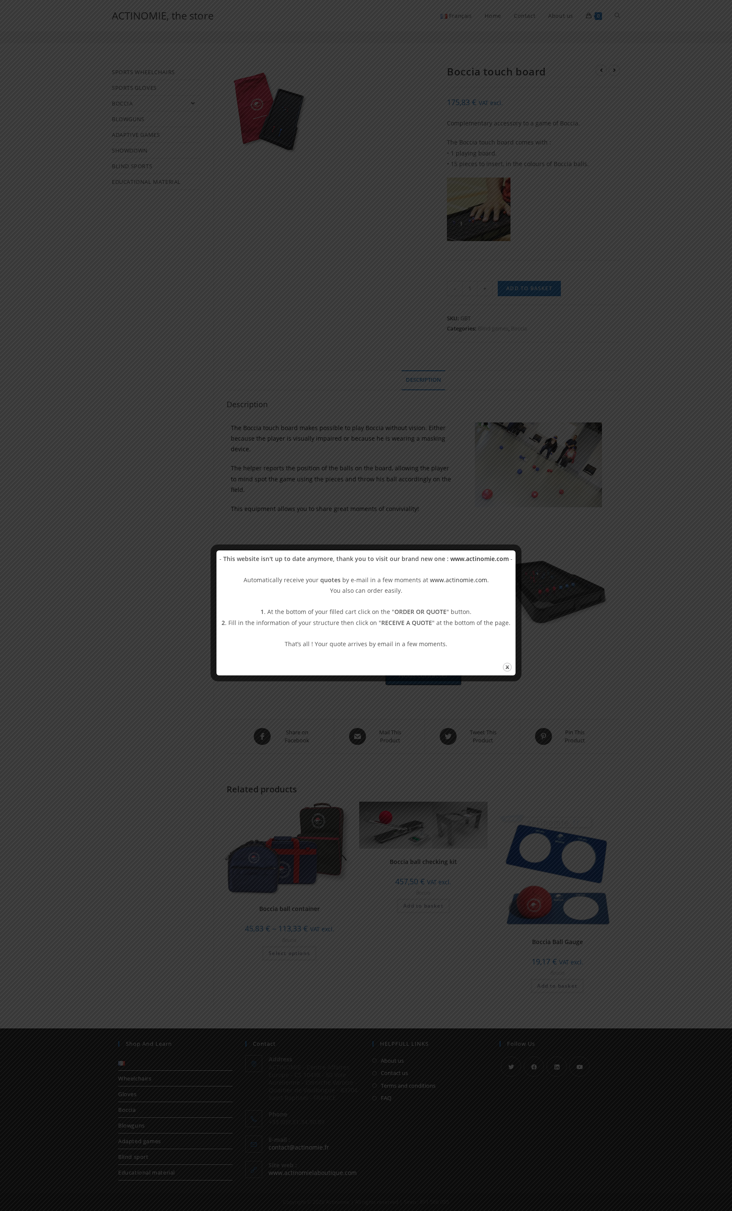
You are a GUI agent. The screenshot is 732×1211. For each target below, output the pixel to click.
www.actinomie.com (479, 559)
